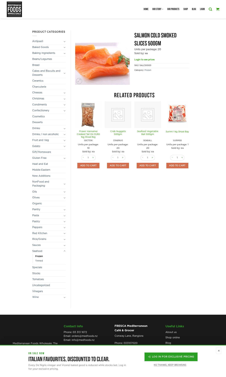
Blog (194, 9)
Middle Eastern (41, 170)
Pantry (36, 209)
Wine (35, 297)
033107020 (130, 343)
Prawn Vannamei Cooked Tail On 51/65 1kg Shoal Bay (88, 134)
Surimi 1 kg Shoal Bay (177, 131)
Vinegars (37, 291)
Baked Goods (40, 47)
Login (202, 9)
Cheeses (37, 92)
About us (171, 332)
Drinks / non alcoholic (45, 134)
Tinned (39, 261)
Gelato (36, 146)
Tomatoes (38, 279)
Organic (37, 203)
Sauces (36, 245)
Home (146, 9)
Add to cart (88, 165)
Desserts (37, 122)
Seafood (37, 251)
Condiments (39, 104)
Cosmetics (38, 116)
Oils (34, 192)
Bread (36, 65)
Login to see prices (144, 60)
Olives (36, 197)
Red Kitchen (39, 233)
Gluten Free (39, 158)
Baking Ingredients (43, 53)
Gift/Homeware (41, 152)
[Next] (190, 140)
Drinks (36, 128)
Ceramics (37, 81)
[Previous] (75, 140)
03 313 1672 (80, 332)
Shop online (172, 337)
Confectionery (40, 110)
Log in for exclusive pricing (173, 357)
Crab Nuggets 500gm (118, 132)
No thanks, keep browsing (170, 365)
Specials (37, 267)
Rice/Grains (39, 239)
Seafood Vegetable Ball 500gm (147, 132)
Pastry (36, 221)
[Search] (210, 9)
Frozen (39, 256)
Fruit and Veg (40, 140)
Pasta (35, 215)
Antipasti (37, 41)
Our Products (173, 9)
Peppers (37, 227)
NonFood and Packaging (40, 183)
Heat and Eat (40, 164)
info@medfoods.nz (83, 340)
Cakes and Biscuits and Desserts (46, 73)
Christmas (38, 98)
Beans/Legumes (42, 59)
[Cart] (217, 9)
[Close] (218, 351)
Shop (185, 9)
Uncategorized (41, 285)
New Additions (41, 176)
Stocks (36, 273)
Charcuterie (39, 87)
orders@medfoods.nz (85, 336)
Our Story (156, 9)
